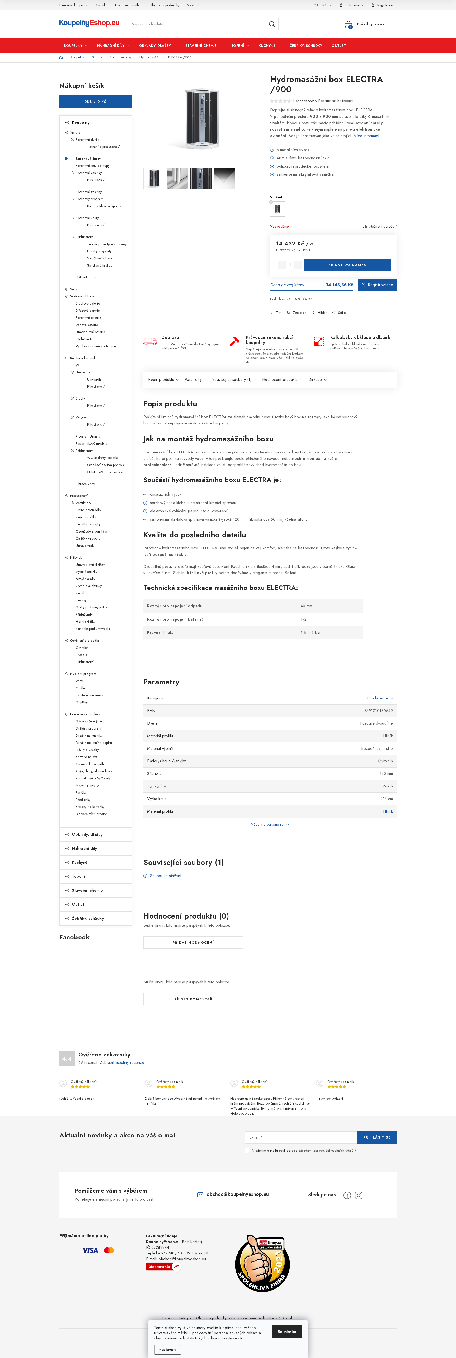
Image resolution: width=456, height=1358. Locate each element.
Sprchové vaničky (89, 172)
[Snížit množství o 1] (282, 265)
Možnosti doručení (383, 226)
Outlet (78, 904)
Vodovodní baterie (84, 296)
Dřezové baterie (88, 310)
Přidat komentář (193, 999)
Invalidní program (83, 673)
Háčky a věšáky (87, 749)
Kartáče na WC (87, 756)
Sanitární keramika (83, 358)
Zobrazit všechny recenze (122, 1062)
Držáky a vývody (99, 251)
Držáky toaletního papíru (94, 742)
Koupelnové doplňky (85, 714)
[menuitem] (75, 45)
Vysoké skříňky (86, 571)
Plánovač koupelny (73, 5)
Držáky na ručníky (89, 735)
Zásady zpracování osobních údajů (254, 1318)
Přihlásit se (377, 1137)
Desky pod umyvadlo (91, 607)
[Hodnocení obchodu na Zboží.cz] (163, 1266)
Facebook (169, 1318)
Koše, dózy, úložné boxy (94, 771)
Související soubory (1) (232, 379)
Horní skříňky (85, 621)
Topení (78, 876)
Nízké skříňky (85, 578)
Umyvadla (83, 372)
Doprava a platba (128, 5)
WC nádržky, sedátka (103, 457)
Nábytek (76, 557)
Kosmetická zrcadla (90, 764)
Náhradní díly (86, 277)
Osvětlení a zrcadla (84, 640)
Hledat (272, 24)
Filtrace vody (85, 483)
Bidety (80, 398)
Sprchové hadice (99, 265)
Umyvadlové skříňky (90, 564)
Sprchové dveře (87, 139)
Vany (73, 289)
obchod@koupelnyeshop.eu (238, 1194)
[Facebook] (347, 1195)
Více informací (366, 135)
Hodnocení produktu (280, 379)
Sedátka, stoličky (88, 524)
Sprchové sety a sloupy (92, 165)
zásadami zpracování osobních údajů (326, 1150)
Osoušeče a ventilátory (93, 531)
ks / (96, 101)
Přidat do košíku (347, 264)
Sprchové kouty (87, 218)
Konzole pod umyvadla (93, 628)
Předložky (83, 799)
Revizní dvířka (86, 517)
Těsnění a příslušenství (103, 146)
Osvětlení (83, 647)
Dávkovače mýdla (89, 721)
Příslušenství (96, 180)
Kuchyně (80, 862)
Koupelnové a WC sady (93, 778)
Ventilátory (83, 502)
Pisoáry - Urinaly (88, 436)
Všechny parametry (267, 824)
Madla (80, 688)
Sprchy (75, 132)
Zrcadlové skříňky (89, 586)
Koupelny (81, 122)
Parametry (193, 379)
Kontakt (101, 5)
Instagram (186, 1318)
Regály (81, 593)
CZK (323, 5)
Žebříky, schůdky (88, 918)
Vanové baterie (87, 324)
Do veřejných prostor (91, 813)
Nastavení (167, 1349)
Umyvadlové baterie (90, 332)
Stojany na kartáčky (90, 806)
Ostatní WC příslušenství (105, 472)
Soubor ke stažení (165, 875)
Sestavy (81, 600)
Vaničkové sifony (99, 258)
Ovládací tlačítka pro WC (106, 464)
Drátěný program (88, 728)
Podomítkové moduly (91, 443)
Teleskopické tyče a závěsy (107, 244)
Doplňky (82, 702)
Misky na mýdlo (87, 785)
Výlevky (81, 417)
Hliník (388, 811)
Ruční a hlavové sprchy (104, 206)
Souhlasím (287, 1331)
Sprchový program (90, 199)
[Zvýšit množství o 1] (298, 265)
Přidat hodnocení (193, 942)
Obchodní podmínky (164, 5)
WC (79, 365)
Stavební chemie (87, 890)
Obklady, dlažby (87, 834)
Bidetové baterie (88, 303)
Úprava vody (85, 545)
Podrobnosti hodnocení (335, 100)
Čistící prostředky (88, 510)
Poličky (81, 792)
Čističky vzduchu (88, 538)
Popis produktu (161, 379)
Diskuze (315, 379)
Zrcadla (81, 654)
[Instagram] (358, 1195)
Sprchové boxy (88, 158)
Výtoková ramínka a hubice (96, 346)
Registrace (385, 5)
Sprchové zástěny (89, 191)
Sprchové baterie (88, 317)
